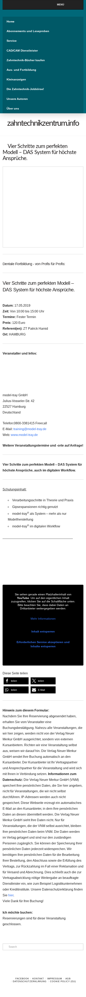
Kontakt (38, 978)
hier (10, 895)
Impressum (54, 978)
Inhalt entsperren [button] (43, 631)
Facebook (22, 978)
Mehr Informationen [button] (43, 618)
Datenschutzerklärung (30, 981)
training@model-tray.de (29, 429)
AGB (68, 978)
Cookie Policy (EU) (63, 981)
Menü (60, 4)
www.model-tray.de (24, 435)
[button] (16, 680)
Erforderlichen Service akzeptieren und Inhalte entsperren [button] (43, 644)
